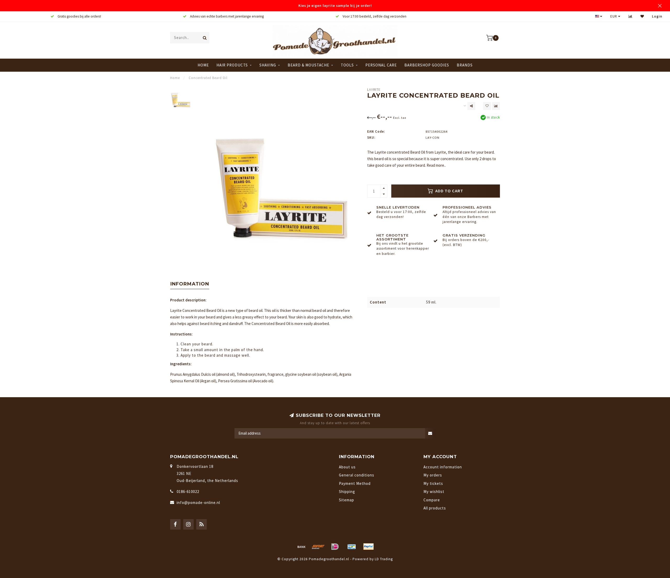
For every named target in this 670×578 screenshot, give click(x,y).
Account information (442, 466)
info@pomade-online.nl (198, 502)
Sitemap (346, 499)
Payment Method (355, 483)
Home (203, 65)
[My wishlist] (642, 16)
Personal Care (381, 65)
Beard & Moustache (308, 65)
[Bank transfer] (301, 547)
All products (434, 508)
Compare (431, 499)
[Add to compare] (496, 106)
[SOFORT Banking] (318, 547)
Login (657, 16)
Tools (347, 65)
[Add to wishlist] (487, 106)
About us (347, 466)
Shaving (267, 65)
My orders (432, 475)
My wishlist (433, 491)
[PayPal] (368, 547)
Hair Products (232, 65)
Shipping (347, 491)
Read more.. (436, 165)
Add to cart (448, 191)
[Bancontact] (351, 547)
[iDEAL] (335, 547)
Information (189, 284)
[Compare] (630, 16)
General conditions (356, 475)
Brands (465, 65)
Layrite (374, 89)
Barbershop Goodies (426, 65)
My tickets (433, 483)
